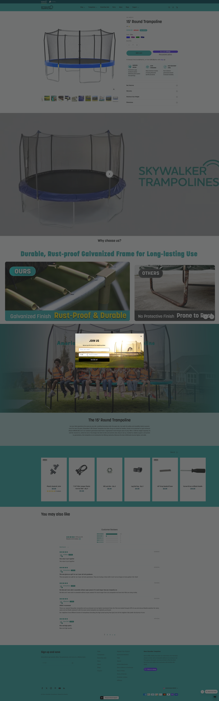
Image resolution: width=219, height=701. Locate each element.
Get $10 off (94, 360)
